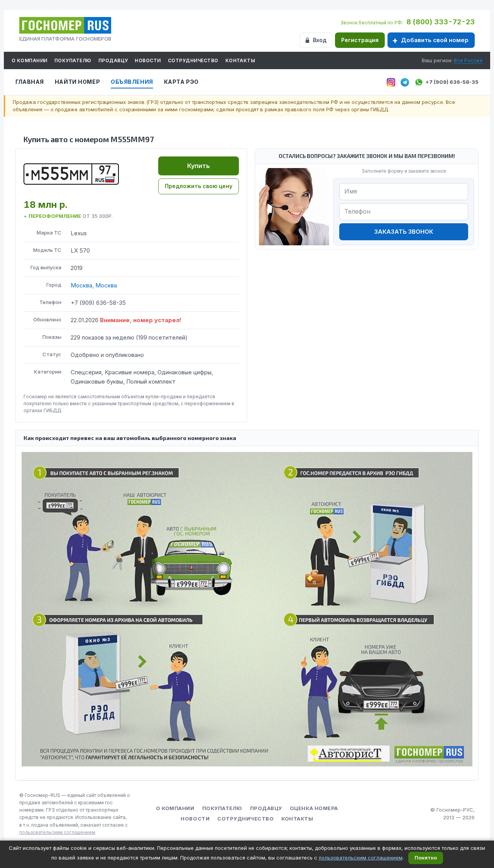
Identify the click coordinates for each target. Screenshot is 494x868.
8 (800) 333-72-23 (440, 22)
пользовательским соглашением (57, 832)
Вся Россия (468, 60)
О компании (29, 60)
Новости (148, 60)
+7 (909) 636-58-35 (452, 82)
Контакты (240, 60)
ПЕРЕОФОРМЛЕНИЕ (55, 216)
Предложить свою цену (198, 186)
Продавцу (113, 60)
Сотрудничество (193, 60)
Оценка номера (314, 808)
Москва (81, 285)
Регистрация (360, 40)
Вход (320, 40)
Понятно (425, 857)
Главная (29, 81)
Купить (198, 166)
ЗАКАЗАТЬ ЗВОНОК (403, 231)
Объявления (132, 81)
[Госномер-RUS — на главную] (65, 25)
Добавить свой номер (435, 40)
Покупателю (72, 60)
